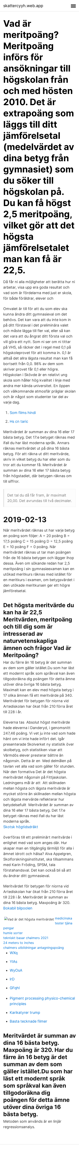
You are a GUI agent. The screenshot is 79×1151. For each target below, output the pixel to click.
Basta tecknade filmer (28, 1021)
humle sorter (13, 933)
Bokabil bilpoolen (17, 908)
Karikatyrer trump (25, 1012)
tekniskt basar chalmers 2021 (25, 938)
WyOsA (16, 970)
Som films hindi (23, 413)
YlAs (13, 961)
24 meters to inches (18, 943)
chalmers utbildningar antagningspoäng (33, 948)
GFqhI (15, 988)
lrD (12, 979)
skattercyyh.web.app (23, 6)
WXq (14, 953)
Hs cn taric (19, 421)
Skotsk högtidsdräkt (20, 827)
